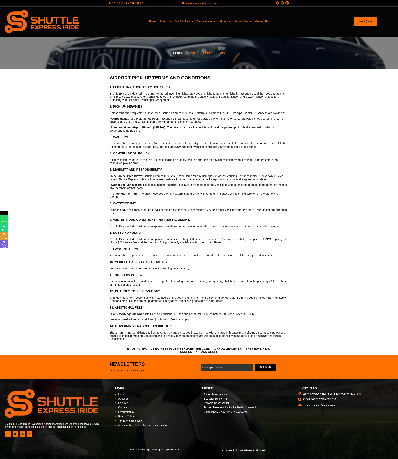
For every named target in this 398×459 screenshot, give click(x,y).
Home (178, 53)
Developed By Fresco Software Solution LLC (244, 450)
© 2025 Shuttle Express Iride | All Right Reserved (154, 449)
